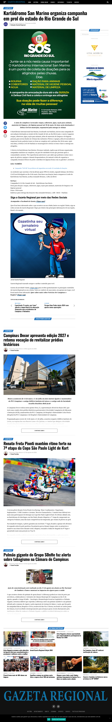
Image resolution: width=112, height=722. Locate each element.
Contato (76, 2)
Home (29, 2)
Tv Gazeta (69, 2)
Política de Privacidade (78, 711)
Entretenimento (38, 711)
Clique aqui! (40, 201)
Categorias (61, 2)
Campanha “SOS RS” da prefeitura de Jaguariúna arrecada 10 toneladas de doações (41, 168)
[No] (110, 718)
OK (49, 719)
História (35, 2)
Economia (53, 711)
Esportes (60, 711)
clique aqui (34, 288)
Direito (47, 711)
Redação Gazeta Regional (18, 25)
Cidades (52, 2)
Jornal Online (44, 2)
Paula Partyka (15, 350)
